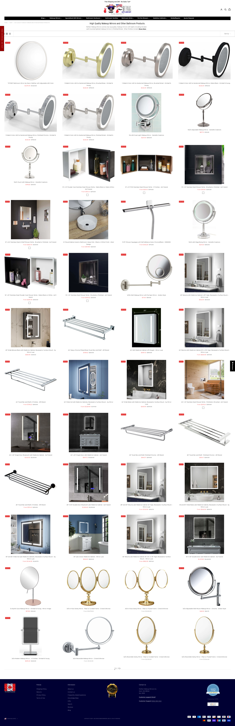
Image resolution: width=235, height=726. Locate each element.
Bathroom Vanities (111, 18)
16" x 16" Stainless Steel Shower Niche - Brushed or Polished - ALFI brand (89, 295)
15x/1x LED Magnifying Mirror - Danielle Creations (204, 242)
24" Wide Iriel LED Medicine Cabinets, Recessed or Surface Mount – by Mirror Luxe (88, 403)
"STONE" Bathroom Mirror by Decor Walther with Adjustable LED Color (31, 83)
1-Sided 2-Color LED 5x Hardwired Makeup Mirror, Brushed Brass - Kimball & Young (88, 84)
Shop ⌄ (43, 18)
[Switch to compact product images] (10, 33)
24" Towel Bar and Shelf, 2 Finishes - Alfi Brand (30, 402)
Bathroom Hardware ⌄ (94, 18)
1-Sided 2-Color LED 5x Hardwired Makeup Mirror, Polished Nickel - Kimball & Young (88, 136)
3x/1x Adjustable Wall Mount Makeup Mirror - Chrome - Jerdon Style (204, 608)
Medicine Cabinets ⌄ (160, 18)
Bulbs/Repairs (175, 18)
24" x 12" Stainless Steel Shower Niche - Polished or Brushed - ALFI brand (204, 402)
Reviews (70, 707)
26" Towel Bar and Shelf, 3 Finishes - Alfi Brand (30, 505)
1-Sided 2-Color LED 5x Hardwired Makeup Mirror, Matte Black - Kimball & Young (204, 83)
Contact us (71, 692)
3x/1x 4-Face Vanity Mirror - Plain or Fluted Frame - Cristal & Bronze (146, 608)
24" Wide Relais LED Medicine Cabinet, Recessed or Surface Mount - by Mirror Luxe (146, 403)
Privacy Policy (41, 695)
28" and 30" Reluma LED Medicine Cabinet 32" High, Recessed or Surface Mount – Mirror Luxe (146, 506)
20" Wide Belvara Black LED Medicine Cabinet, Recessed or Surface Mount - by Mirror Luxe (31, 351)
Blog (69, 710)
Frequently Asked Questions (77, 695)
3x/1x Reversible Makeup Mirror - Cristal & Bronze (88, 658)
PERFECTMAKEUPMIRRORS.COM (103, 718)
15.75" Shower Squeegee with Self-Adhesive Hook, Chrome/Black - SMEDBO (146, 242)
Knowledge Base (73, 698)
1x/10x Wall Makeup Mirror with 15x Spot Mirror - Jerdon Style (146, 295)
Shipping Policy (42, 689)
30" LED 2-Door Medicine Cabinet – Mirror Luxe (89, 557)
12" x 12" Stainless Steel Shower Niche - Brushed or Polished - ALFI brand (204, 187)
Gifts (69, 701)
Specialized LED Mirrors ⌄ (74, 18)
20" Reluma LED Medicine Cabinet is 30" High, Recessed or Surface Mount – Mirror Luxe (204, 296)
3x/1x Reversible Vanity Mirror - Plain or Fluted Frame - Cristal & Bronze (204, 657)
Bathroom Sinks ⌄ (128, 18)
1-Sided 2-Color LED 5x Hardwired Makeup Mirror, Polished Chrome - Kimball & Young (31, 136)
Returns (39, 692)
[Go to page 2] (120, 668)
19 (118, 668)
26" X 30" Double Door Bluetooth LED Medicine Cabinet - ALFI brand (88, 505)
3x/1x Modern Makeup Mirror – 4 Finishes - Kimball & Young (30, 658)
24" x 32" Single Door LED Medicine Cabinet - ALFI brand (89, 455)
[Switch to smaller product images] (7, 33)
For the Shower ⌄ (143, 18)
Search (70, 704)
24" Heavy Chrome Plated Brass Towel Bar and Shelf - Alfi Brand (88, 350)
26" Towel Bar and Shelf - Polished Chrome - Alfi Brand (204, 455)
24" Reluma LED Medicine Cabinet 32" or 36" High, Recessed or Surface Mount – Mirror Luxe (204, 351)
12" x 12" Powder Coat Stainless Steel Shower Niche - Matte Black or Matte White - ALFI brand (88, 188)
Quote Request (189, 18)
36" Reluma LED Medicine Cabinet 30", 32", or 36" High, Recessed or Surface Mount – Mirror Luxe (146, 558)
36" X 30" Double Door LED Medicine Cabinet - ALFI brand (204, 557)
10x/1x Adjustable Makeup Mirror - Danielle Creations (204, 130)
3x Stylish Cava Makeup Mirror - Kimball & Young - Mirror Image (30, 608)
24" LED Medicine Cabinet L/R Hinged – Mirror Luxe (146, 350)
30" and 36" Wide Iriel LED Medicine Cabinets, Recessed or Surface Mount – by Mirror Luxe (31, 558)
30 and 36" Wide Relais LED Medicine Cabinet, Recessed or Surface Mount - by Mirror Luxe (204, 506)
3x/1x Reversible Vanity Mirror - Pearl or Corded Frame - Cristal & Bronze (146, 657)
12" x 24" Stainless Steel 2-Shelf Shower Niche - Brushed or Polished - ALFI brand (30, 242)
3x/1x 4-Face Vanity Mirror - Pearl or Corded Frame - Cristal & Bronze (88, 608)
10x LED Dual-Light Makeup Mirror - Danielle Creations (146, 135)
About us (71, 689)
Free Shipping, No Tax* (2, 38)
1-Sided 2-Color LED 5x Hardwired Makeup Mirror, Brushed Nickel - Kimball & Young (146, 84)
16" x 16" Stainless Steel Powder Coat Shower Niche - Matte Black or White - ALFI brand (30, 296)
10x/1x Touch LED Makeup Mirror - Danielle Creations (30, 182)
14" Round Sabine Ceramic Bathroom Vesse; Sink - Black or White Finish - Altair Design (88, 243)
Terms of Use (41, 698)
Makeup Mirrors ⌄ (56, 18)
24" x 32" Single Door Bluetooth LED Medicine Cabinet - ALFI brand (30, 455)
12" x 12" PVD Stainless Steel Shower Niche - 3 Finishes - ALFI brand (146, 187)
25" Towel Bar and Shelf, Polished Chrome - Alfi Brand (146, 455)
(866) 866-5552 (156, 701)
